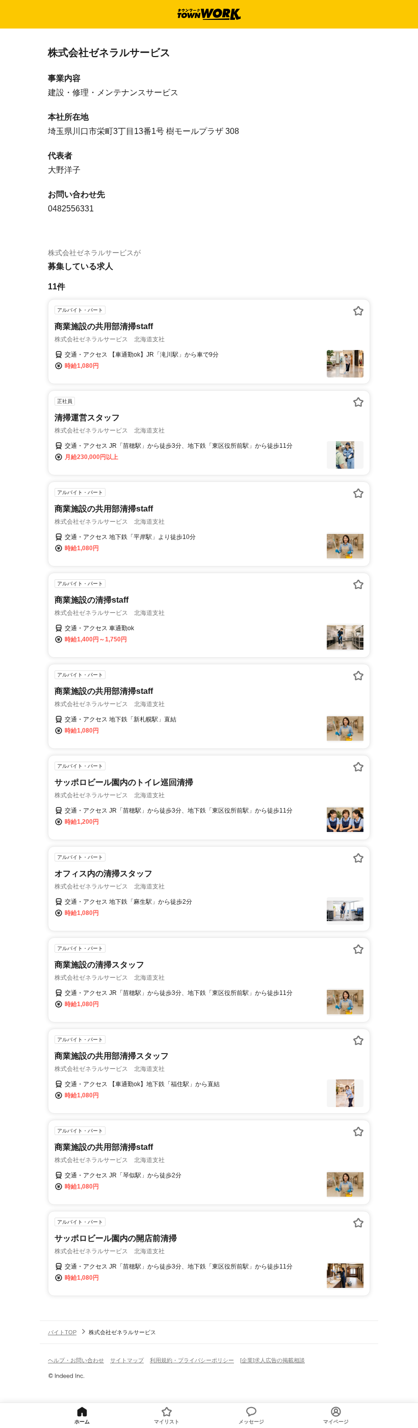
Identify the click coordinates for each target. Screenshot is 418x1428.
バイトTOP (62, 1332)
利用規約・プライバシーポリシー (192, 1360)
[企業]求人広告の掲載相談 (272, 1360)
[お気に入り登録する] (358, 311)
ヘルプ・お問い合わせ (76, 1360)
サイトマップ (127, 1360)
